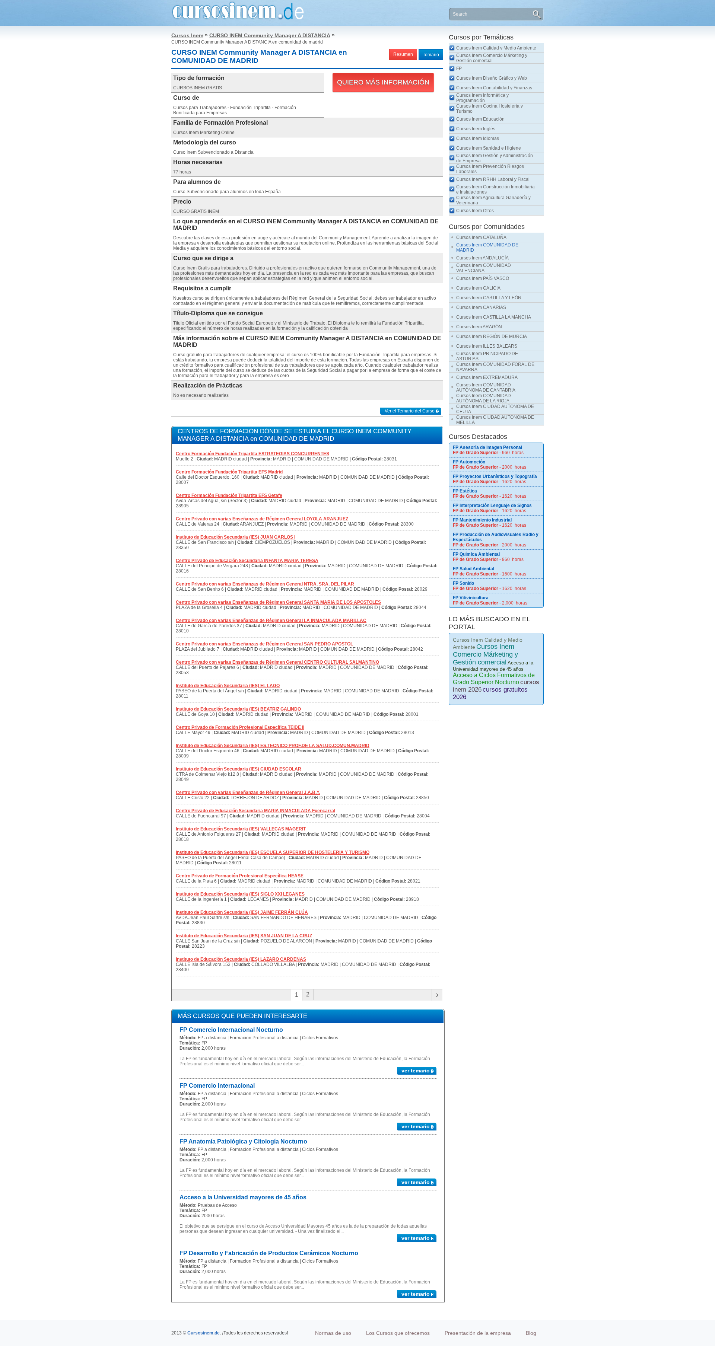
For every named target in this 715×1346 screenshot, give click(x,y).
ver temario (415, 1071)
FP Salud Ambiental (473, 568)
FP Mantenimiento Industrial (482, 520)
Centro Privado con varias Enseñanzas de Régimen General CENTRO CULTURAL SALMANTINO (277, 662)
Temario (431, 54)
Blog (531, 1333)
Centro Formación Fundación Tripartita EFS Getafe (229, 495)
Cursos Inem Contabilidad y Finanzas (494, 87)
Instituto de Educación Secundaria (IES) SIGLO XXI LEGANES (240, 894)
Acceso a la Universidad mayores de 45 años (242, 1197)
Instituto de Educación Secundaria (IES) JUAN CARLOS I (235, 537)
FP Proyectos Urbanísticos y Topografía (495, 476)
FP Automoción (469, 462)
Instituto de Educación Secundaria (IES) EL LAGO (228, 685)
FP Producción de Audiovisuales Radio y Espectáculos (495, 537)
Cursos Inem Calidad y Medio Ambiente (496, 48)
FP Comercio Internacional (217, 1085)
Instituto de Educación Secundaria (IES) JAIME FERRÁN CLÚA (242, 912)
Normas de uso (333, 1333)
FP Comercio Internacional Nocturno (231, 1030)
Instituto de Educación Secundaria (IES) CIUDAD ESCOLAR (238, 769)
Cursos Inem (187, 35)
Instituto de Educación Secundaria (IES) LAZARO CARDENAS (241, 959)
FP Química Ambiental (476, 554)
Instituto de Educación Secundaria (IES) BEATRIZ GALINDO (238, 709)
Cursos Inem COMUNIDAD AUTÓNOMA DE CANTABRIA (485, 387)
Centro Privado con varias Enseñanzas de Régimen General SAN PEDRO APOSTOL (264, 644)
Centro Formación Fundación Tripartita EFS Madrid (229, 472)
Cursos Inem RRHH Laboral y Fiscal (493, 179)
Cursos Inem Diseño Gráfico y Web (491, 78)
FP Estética (465, 491)
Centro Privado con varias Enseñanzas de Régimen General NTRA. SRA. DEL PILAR (265, 584)
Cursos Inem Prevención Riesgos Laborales (490, 169)
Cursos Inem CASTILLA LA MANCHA (493, 317)
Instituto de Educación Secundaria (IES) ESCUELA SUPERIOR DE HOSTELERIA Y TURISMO (272, 852)
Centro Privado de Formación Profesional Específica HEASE (240, 875)
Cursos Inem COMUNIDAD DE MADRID (487, 247)
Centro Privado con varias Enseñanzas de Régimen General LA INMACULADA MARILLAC (271, 620)
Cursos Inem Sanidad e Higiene (488, 148)
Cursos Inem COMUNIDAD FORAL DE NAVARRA (495, 367)
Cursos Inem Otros (475, 210)
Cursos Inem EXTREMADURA (487, 377)
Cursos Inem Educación (480, 119)
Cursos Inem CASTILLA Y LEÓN (488, 297)
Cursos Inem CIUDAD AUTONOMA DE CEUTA (495, 409)
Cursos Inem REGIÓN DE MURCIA (491, 336)
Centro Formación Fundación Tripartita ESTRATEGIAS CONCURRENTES (252, 453)
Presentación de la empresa (478, 1333)
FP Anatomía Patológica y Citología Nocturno (243, 1141)
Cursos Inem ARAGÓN (479, 326)
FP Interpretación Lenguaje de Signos (492, 505)
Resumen (403, 54)
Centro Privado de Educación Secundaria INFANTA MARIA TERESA (247, 560)
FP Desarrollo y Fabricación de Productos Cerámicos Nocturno (268, 1253)
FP (459, 68)
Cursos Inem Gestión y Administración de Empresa (494, 158)
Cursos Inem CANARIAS (481, 307)
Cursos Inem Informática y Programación (482, 98)
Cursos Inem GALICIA (478, 288)
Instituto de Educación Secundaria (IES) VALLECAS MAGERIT (241, 829)
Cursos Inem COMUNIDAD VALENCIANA (483, 268)
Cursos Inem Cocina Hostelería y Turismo (489, 108)
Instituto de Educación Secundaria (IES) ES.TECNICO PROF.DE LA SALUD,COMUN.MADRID (272, 745)
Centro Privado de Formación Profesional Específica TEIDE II (240, 727)
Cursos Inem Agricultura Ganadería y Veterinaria (493, 200)
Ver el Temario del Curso (410, 411)
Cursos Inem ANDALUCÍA (482, 258)
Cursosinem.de (203, 1333)
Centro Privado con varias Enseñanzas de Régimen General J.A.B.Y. (248, 792)
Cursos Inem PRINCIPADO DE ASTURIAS (487, 356)
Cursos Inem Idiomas (477, 138)
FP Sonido (463, 583)
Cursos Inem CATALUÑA (481, 237)
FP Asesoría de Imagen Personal (487, 447)
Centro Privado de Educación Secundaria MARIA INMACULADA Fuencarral (255, 810)
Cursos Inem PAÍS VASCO (482, 278)
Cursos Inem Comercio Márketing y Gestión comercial (491, 58)
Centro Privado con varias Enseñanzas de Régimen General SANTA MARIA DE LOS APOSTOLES (278, 602)
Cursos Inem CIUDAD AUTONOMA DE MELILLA (495, 420)
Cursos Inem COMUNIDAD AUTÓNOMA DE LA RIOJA (483, 398)
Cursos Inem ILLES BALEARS (486, 346)
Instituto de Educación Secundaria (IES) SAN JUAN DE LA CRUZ (244, 935)
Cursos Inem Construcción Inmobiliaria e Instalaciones (495, 189)
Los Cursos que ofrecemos (398, 1333)
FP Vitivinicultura (471, 597)
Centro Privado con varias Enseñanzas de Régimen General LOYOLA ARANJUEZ (262, 519)
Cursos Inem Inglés (475, 128)
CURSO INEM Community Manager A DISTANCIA (269, 35)
